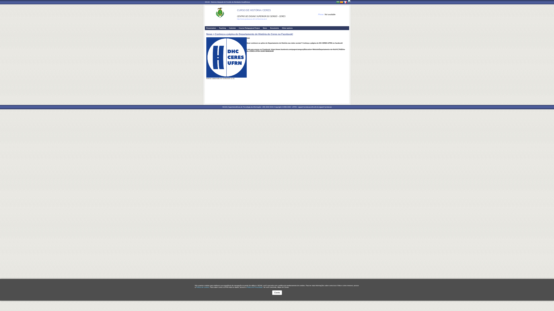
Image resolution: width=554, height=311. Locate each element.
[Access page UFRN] (349, 1)
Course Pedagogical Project (249, 28)
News (265, 28)
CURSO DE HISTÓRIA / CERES (254, 10)
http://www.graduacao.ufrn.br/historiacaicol (252, 19)
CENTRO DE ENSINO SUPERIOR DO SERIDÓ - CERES (261, 16)
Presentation (211, 28)
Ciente (277, 293)
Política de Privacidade (255, 287)
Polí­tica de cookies (202, 287)
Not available (330, 14)
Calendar (232, 28)
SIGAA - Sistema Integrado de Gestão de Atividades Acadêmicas (227, 2)
